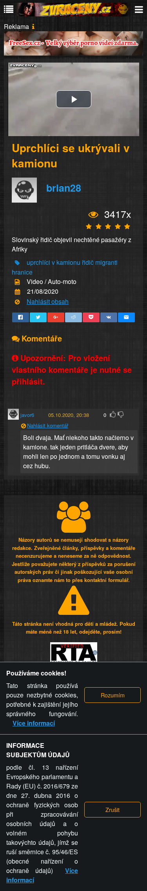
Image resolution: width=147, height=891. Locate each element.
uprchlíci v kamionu (53, 262)
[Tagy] (17, 263)
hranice (22, 272)
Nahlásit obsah (48, 301)
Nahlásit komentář (47, 425)
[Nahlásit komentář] (23, 426)
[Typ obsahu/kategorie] (17, 282)
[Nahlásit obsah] (17, 302)
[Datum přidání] (17, 292)
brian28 (63, 188)
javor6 (27, 415)
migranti (106, 262)
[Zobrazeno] (93, 215)
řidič (88, 262)
